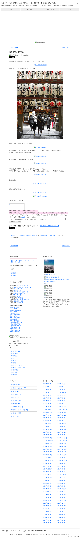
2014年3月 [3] (47, 486)
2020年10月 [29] (62, 409)
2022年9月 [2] (47, 386)
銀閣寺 (16, 293)
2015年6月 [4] (47, 472)
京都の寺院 (14, 370)
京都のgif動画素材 (15, 331)
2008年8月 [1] (61, 514)
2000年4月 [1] (47, 523)
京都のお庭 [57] (15, 403)
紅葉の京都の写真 (15, 315)
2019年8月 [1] (61, 426)
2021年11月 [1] (47, 395)
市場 (54, 235)
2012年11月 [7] (47, 503)
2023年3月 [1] (47, 384)
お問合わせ (14, 273)
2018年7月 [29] (47, 446)
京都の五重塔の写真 (15, 325)
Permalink (12, 235)
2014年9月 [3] (47, 480)
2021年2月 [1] (47, 406)
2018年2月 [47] (61, 452)
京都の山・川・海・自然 (18, 367)
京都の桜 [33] (15, 416)
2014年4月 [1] (61, 483)
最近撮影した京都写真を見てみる (49, 226)
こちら (23, 217)
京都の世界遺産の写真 (16, 322)
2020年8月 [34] (47, 412)
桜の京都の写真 (14, 307)
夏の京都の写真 (14, 311)
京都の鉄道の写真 (15, 328)
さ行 (20, 260)
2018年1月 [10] (47, 455)
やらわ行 (17, 262)
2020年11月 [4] (47, 409)
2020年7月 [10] (61, 412)
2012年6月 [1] (61, 509)
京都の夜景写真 (14, 319)
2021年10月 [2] (61, 395)
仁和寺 (16, 292)
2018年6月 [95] (61, 446)
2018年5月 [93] (47, 449)
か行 (16, 260)
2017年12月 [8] (61, 455)
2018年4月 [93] (61, 449)
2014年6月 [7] (61, 480)
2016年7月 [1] (47, 463)
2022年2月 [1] (61, 389)
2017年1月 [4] (61, 457)
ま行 (12, 262)
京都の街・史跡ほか (31, 235)
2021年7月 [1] (61, 398)
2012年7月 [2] (47, 509)
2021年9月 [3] (47, 398)
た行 (24, 260)
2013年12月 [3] (61, 489)
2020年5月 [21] (61, 415)
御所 (16, 299)
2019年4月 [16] (61, 432)
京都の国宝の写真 (15, 324)
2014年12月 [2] (61, 474)
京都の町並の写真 (15, 327)
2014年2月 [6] (61, 486)
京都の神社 (21, 235)
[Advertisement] (40, 26)
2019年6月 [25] (61, 429)
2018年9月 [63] (47, 443)
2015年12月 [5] (47, 469)
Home (2, 531)
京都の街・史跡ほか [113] (18, 388)
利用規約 (13, 275)
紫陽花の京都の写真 (15, 310)
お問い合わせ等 (22, 531)
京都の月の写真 (14, 321)
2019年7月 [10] (47, 429)
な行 (29, 260)
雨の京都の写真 (14, 308)
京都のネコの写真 (15, 330)
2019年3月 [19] (47, 435)
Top (11, 9)
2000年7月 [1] (47, 520)
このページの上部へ (74, 536)
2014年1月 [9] (47, 489)
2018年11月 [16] (48, 440)
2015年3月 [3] (47, 474)
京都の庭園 (14, 353)
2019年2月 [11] (61, 435)
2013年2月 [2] (61, 497)
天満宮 (50, 235)
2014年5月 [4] (47, 483)
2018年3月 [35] (47, 452)
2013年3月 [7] (47, 497)
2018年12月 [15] (62, 438)
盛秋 (23, 285)
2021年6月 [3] (47, 401)
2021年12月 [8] (61, 392)
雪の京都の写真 (14, 316)
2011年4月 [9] (61, 511)
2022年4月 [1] (47, 389)
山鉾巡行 (16, 301)
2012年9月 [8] (47, 506)
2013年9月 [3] (47, 491)
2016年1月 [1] (61, 466)
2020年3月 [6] (61, 418)
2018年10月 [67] (62, 440)
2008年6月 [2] (61, 517)
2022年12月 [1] (61, 384)
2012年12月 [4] (61, 500)
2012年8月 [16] (61, 506)
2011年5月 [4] (47, 511)
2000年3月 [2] (61, 523)
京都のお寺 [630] (16, 413)
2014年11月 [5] (47, 477)
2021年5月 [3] (61, 401)
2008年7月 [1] (47, 517)
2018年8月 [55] (61, 443)
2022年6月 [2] (61, 386)
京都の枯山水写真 (15, 318)
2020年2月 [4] (47, 421)
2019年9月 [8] (47, 426)
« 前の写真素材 (14, 47)
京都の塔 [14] (15, 391)
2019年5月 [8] (47, 432)
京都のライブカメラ (11, 531)
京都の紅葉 (14, 356)
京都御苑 (26, 299)
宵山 (22, 301)
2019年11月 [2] (61, 423)
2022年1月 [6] (47, 392)
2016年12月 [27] (48, 460)
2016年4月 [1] (47, 466)
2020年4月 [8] (47, 418)
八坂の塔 (17, 296)
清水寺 (16, 287)
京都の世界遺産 (15, 351)
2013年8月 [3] (61, 491)
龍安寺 (16, 290)
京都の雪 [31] (15, 397)
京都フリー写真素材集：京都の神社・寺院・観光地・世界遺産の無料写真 (28, 3)
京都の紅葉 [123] (16, 394)
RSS (69, 9)
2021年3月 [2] (61, 403)
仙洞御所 (20, 299)
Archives (30, 9)
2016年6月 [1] (61, 463)
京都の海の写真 (14, 313)
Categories (50, 9)
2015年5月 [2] (61, 472)
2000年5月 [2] (61, 520)
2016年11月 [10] (62, 460)
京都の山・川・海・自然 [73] (19, 410)
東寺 (14, 295)
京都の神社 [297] (16, 400)
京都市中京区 (44, 235)
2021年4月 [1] (47, 403)
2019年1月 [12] (47, 438)
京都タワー (19, 302)
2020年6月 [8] (47, 415)
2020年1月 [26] (61, 421)
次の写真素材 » (66, 47)
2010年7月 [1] (47, 514)
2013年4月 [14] (61, 494)
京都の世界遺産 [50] (17, 407)
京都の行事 (14, 374)
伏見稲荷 (20, 298)
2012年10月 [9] (61, 503)
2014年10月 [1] (61, 477)
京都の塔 (13, 363)
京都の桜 (13, 358)
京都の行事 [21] (15, 385)
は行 (33, 260)
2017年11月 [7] (47, 457)
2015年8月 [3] (61, 469)
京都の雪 (13, 360)
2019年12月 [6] (47, 423)
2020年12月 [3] (61, 406)
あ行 (12, 260)
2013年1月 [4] (47, 500)
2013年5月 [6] (47, 494)
